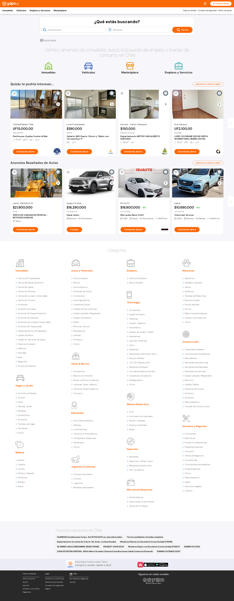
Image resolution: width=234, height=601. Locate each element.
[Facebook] (145, 580)
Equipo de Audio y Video (141, 332)
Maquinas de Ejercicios (140, 465)
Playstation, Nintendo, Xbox (143, 354)
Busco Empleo (136, 282)
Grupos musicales (138, 425)
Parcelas (22, 352)
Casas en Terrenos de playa (32, 339)
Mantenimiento (192, 402)
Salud (187, 482)
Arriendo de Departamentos (32, 313)
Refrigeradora (136, 380)
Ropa (20, 486)
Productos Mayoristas (196, 442)
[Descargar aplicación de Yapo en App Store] (149, 565)
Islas (20, 357)
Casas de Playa (25, 335)
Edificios (22, 348)
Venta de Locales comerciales (33, 295)
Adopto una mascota (195, 317)
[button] (58, 104)
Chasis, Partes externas (85, 309)
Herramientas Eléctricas (196, 362)
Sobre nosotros (29, 579)
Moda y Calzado (26, 473)
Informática (134, 327)
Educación (77, 413)
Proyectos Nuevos (27, 366)
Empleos (132, 270)
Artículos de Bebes (27, 393)
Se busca (22, 419)
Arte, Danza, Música (83, 420)
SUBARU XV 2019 (192, 546)
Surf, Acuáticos (136, 469)
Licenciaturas (80, 429)
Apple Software (137, 314)
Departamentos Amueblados (32, 331)
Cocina (21, 397)
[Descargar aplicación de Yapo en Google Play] (162, 565)
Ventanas (22, 428)
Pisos (20, 402)
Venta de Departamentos (30, 282)
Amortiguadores (82, 300)
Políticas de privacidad (54, 582)
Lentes (21, 468)
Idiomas (77, 425)
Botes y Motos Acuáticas (86, 380)
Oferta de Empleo (138, 278)
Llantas (77, 335)
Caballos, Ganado (193, 282)
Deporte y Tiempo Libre (141, 461)
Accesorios (79, 295)
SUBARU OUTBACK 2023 (168, 551)
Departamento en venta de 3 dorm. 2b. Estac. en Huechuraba (86, 542)
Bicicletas (134, 456)
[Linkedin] (158, 580)
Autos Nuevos (80, 287)
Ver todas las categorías (78, 579)
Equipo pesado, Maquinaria (87, 313)
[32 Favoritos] (68, 93)
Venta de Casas (26, 287)
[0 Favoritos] (14, 93)
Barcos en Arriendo (83, 375)
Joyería (21, 464)
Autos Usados (81, 278)
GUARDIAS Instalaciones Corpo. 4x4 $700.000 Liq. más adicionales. (90, 537)
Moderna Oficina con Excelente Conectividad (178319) (146, 542)
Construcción (190, 341)
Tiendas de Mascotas (195, 295)
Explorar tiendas (189, 10)
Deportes (132, 449)
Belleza (20, 452)
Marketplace (60, 10)
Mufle (76, 322)
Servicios (189, 393)
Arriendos (23, 304)
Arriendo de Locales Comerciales (34, 322)
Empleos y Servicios (40, 10)
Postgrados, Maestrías (85, 438)
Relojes (21, 482)
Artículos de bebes (83, 474)
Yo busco (78, 393)
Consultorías (191, 460)
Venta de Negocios (194, 455)
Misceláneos (191, 358)
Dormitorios (24, 415)
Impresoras (134, 336)
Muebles (22, 410)
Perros (188, 309)
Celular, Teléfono (137, 323)
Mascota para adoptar (196, 313)
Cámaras (133, 318)
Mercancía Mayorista (139, 489)
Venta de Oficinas (26, 291)
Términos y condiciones (54, 579)
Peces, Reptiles (192, 304)
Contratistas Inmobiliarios (197, 354)
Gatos (188, 287)
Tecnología (133, 302)
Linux (131, 345)
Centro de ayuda (225, 10)
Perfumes (22, 477)
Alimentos (190, 278)
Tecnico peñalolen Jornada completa (145, 537)
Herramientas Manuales (196, 367)
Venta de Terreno (26, 300)
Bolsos (21, 460)
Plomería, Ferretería (194, 389)
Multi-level (190, 438)
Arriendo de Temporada (30, 326)
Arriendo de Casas (27, 309)
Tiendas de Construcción (197, 406)
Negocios (22, 361)
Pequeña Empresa (194, 447)
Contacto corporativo (31, 589)
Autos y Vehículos (82, 270)
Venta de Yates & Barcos (86, 389)
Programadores (192, 468)
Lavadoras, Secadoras (140, 375)
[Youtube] (162, 580)
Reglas (47, 589)
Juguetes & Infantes (83, 466)
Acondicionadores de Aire (142, 371)
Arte (131, 411)
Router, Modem (136, 358)
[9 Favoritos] (122, 93)
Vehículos (21, 10)
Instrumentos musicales (141, 416)
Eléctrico (189, 380)
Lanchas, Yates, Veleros (85, 384)
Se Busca (78, 339)
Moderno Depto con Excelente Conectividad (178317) (154, 546)
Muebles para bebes (84, 487)
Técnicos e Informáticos (85, 433)
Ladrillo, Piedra (192, 384)
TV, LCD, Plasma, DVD (139, 362)
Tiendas (72, 582)
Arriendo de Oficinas (28, 317)
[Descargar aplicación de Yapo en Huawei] (140, 565)
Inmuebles (7, 10)
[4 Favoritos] (175, 172)
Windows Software (138, 367)
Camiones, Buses (82, 304)
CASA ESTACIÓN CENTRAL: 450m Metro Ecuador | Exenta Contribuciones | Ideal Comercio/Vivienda (105, 551)
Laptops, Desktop (138, 340)
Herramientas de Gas (195, 371)
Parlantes (134, 349)
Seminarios (79, 442)
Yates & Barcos (80, 363)
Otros (21, 432)
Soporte (26, 585)
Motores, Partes (82, 326)
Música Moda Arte (138, 404)
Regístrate (27, 592)
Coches (77, 478)
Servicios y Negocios (194, 426)
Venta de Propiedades (29, 278)
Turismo (189, 490)
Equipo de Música (82, 317)
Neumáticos (79, 331)
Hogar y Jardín (24, 385)
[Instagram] (149, 580)
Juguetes (78, 483)
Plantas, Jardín (25, 406)
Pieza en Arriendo (26, 344)
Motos (77, 282)
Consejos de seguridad (207, 10)
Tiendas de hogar (26, 424)
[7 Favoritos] (122, 172)
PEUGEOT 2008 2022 (113, 546)
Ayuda (25, 582)
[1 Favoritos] (175, 93)
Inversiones (190, 433)
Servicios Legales (193, 486)
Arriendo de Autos (83, 291)
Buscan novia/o (192, 300)
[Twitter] (153, 580)
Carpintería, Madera (194, 349)
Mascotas (188, 270)
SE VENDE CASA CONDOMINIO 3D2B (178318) (78, 546)
